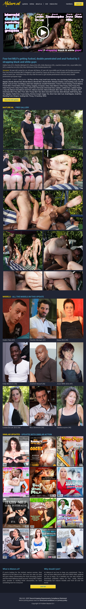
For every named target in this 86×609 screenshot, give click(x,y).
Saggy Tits (45, 94)
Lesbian (58, 88)
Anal (40, 79)
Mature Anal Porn (25, 90)
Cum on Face (12, 84)
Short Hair (53, 94)
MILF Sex (38, 92)
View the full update (11, 100)
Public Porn (16, 94)
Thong (31, 96)
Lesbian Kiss (65, 88)
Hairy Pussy (63, 86)
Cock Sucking (68, 82)
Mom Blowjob (64, 92)
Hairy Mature (54, 86)
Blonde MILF (37, 82)
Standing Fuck (8, 96)
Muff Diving (74, 92)
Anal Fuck (46, 79)
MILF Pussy (30, 92)
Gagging (34, 86)
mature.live (53, 4)
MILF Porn (21, 92)
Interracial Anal (49, 88)
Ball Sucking (72, 79)
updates (25, 4)
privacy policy (62, 600)
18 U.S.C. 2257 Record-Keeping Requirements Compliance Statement (43, 598)
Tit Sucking (38, 96)
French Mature (77, 84)
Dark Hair (30, 84)
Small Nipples (69, 94)
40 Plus (36, 79)
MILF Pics (13, 92)
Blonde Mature (28, 82)
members (69, 4)
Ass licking (64, 79)
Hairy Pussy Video (21, 88)
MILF (57, 90)
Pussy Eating (24, 94)
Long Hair (6, 90)
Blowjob (55, 82)
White (44, 96)
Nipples (8, 94)
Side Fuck (60, 94)
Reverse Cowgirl (35, 94)
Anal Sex (53, 79)
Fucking (28, 86)
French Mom (16, 86)
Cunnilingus (22, 84)
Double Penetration (48, 84)
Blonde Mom (47, 82)
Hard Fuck (32, 88)
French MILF (7, 86)
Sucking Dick (24, 96)
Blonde (11, 82)
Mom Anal (45, 92)
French (58, 84)
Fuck (23, 86)
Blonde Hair (18, 82)
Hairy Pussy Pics (74, 86)
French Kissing (67, 84)
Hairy (47, 86)
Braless (60, 82)
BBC (78, 79)
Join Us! (79, 4)
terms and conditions (47, 600)
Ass (58, 79)
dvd (46, 4)
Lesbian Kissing (76, 88)
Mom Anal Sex (54, 92)
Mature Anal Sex (37, 90)
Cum (75, 82)
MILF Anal (63, 90)
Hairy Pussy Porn (9, 88)
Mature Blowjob (49, 90)
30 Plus (30, 79)
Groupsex (41, 86)
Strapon (16, 96)
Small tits (78, 94)
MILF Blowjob (72, 90)
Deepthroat (37, 84)
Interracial (39, 88)
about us (39, 4)
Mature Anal (14, 90)
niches (32, 4)
